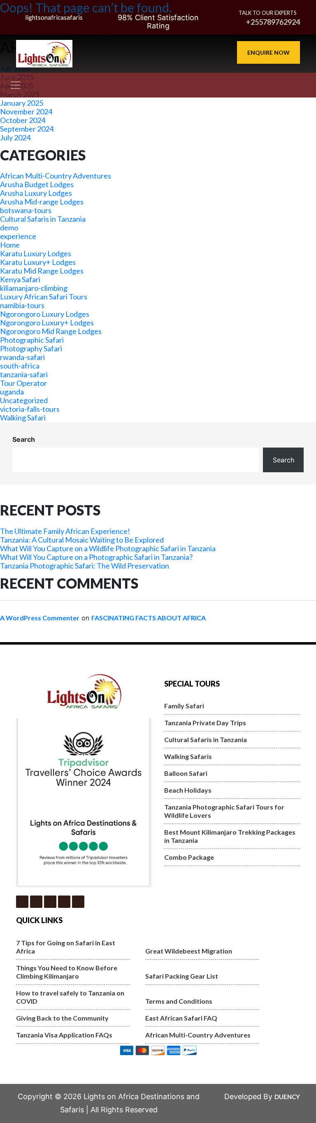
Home (10, 244)
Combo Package (189, 857)
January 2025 (21, 102)
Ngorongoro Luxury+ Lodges (47, 322)
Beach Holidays (187, 790)
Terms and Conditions (178, 1001)
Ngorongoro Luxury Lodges (44, 313)
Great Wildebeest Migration (188, 951)
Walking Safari (23, 417)
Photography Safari (31, 348)
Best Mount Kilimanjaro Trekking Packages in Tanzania (229, 836)
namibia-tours (22, 305)
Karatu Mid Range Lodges (42, 270)
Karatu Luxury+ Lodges (38, 262)
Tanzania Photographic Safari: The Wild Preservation (84, 565)
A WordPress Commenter (39, 618)
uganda (12, 391)
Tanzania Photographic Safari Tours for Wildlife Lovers (224, 811)
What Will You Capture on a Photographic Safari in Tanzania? (96, 557)
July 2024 (15, 137)
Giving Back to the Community (62, 1018)
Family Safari (184, 706)
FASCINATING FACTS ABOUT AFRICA (148, 618)
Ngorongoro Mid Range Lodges (51, 331)
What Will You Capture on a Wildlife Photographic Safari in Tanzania (108, 548)
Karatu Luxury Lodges (35, 253)
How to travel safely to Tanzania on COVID (70, 997)
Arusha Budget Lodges (37, 184)
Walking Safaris (188, 756)
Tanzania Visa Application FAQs (64, 1035)
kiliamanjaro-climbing (33, 287)
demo (9, 227)
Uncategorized (24, 400)
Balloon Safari (185, 773)
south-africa (20, 365)
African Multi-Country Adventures (55, 175)
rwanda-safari (22, 357)
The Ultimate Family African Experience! (65, 531)
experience (18, 236)
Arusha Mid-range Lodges (42, 201)
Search (23, 439)
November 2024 (26, 111)
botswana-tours (25, 210)
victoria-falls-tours (30, 408)
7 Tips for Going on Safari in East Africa (65, 947)
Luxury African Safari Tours (43, 296)
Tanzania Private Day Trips (205, 722)
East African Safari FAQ (181, 1018)
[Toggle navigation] (15, 85)
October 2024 (22, 120)
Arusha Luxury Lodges (36, 192)
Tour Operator (23, 382)
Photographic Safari (32, 339)
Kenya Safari (20, 279)
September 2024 (26, 128)
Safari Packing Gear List (181, 976)
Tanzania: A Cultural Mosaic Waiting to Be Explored (82, 539)
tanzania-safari (24, 374)
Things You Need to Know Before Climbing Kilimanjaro (66, 972)
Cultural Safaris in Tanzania (43, 218)
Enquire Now (268, 52)
